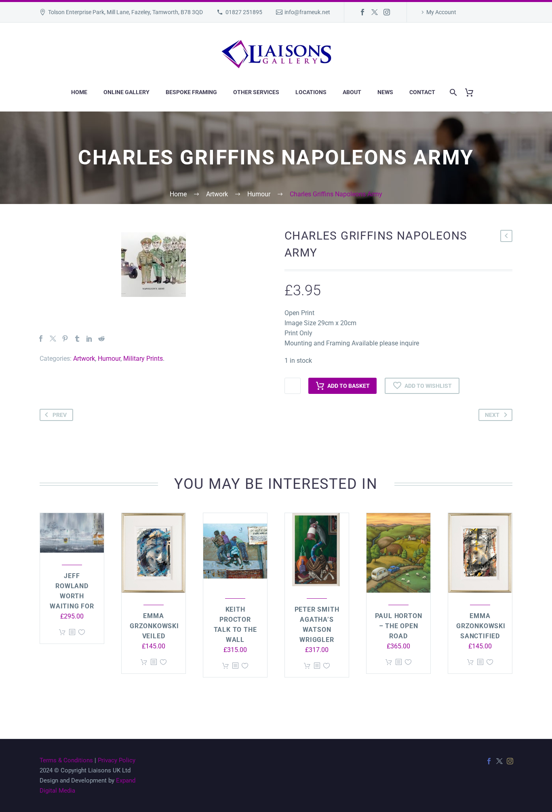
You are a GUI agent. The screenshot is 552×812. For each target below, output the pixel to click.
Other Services (256, 92)
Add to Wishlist (428, 386)
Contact (422, 92)
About (352, 92)
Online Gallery (126, 92)
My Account (441, 12)
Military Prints (143, 358)
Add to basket (348, 386)
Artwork (84, 358)
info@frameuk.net (307, 12)
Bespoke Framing (191, 92)
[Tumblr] (77, 338)
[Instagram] (387, 12)
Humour (109, 358)
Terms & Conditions (66, 760)
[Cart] (472, 92)
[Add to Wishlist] (81, 632)
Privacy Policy (116, 760)
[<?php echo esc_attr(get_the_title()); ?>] (72, 632)
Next (492, 415)
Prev (60, 415)
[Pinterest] (65, 338)
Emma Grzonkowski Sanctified (481, 626)
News (385, 92)
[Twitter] (375, 12)
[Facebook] (362, 12)
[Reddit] (101, 338)
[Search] (451, 92)
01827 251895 (243, 12)
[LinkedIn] (89, 338)
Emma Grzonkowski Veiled (154, 626)
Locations (311, 92)
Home (79, 92)
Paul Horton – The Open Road (398, 626)
